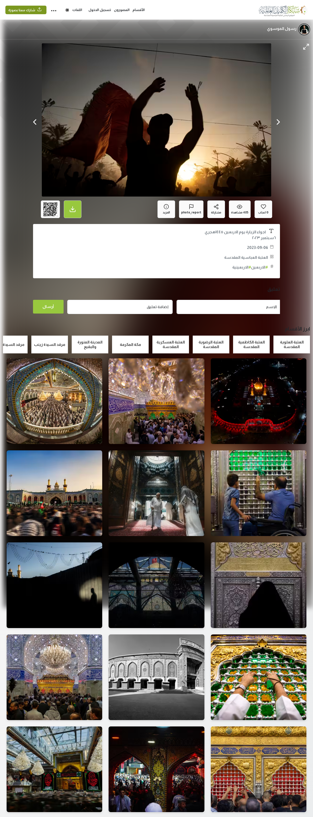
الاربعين (259, 267)
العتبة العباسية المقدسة (246, 257)
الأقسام (139, 10)
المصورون (122, 10)
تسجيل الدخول (100, 10)
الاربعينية (241, 267)
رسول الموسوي (281, 28)
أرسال (48, 306)
